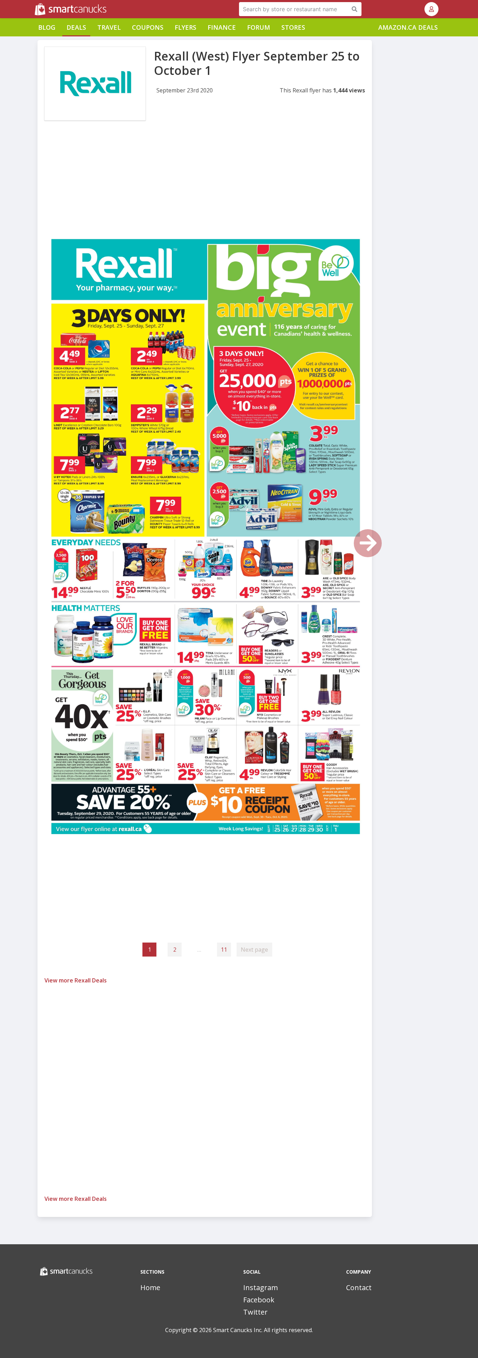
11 (224, 949)
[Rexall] (95, 83)
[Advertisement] (204, 185)
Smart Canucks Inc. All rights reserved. (263, 1330)
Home (150, 1287)
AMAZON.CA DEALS (408, 27)
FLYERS (185, 27)
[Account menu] (431, 9)
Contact (359, 1287)
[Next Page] (368, 543)
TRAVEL (109, 27)
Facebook (258, 1299)
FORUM (258, 27)
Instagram (260, 1287)
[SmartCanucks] (35, 9)
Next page (254, 949)
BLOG (46, 27)
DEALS (76, 27)
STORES (293, 27)
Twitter (255, 1312)
